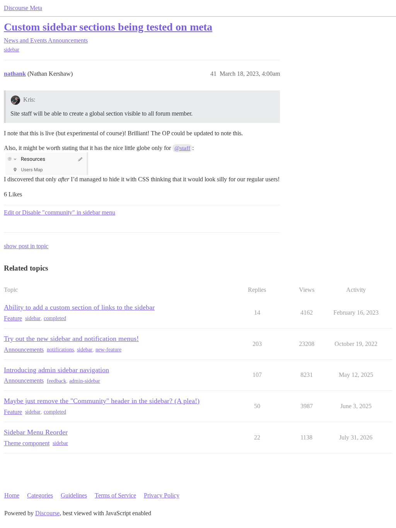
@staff (182, 148)
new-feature (108, 350)
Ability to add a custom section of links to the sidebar (79, 307)
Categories (40, 495)
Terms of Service (115, 495)
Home (11, 495)
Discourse (47, 513)
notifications (60, 350)
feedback (56, 381)
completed (55, 318)
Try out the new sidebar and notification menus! (71, 338)
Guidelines (74, 495)
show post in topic (26, 246)
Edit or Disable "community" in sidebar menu (59, 212)
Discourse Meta (23, 8)
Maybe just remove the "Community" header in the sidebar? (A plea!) (102, 401)
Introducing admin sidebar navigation (56, 370)
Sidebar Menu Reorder (36, 432)
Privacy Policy (161, 495)
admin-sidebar (84, 381)
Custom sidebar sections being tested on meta (108, 27)
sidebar (11, 50)
